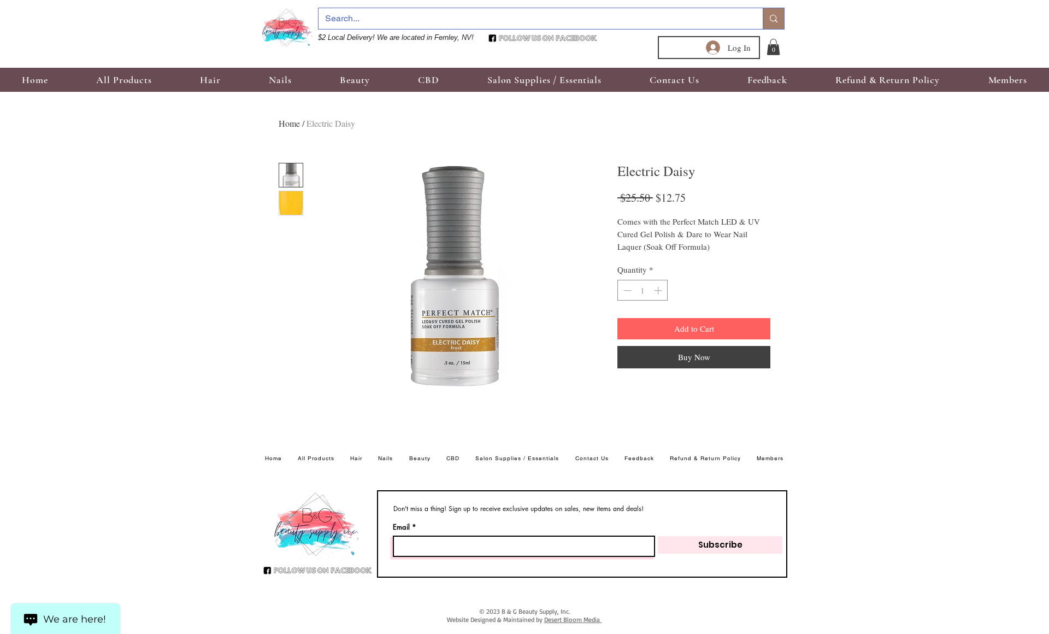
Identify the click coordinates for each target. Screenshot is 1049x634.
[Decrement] (626, 290)
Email (401, 527)
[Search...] (773, 18)
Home (289, 123)
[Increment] (659, 290)
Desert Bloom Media (573, 619)
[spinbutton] (643, 290)
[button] (773, 47)
